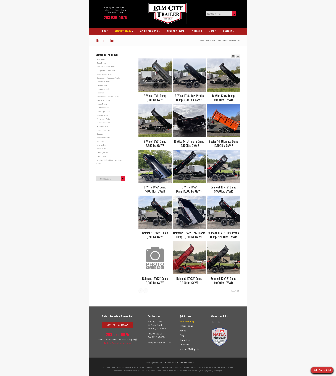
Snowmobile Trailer (104, 130)
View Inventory (187, 321)
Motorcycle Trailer (104, 119)
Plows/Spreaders (103, 123)
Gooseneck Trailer (104, 100)
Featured (100, 93)
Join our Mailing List (189, 349)
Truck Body (101, 149)
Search (234, 13)
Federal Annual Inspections (117, 343)
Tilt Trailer (101, 141)
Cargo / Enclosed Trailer (106, 70)
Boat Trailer (101, 63)
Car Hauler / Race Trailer (106, 67)
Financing (184, 344)
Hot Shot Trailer (103, 108)
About (183, 330)
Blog (182, 335)
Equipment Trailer (103, 89)
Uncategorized (102, 153)
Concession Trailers (104, 74)
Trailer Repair (186, 325)
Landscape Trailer (104, 111)
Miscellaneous (102, 115)
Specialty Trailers (103, 138)
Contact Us (185, 340)
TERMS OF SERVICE (186, 362)
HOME (167, 362)
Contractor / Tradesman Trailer (108, 78)
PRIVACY (175, 362)
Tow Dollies (101, 145)
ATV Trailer (101, 59)
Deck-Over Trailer (103, 82)
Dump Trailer (102, 85)
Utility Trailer (102, 156)
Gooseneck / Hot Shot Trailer (108, 97)
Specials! (100, 134)
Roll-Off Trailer (102, 126)
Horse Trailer (102, 104)
